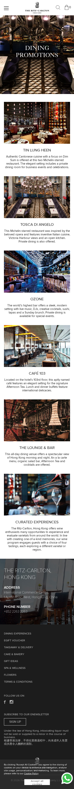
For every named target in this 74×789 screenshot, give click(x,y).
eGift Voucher (14, 640)
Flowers (10, 675)
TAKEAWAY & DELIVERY (18, 647)
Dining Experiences (17, 633)
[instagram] (12, 702)
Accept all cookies (37, 782)
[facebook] (4, 702)
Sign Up (15, 721)
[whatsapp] (67, 778)
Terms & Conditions (18, 681)
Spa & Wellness (14, 668)
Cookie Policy (31, 773)
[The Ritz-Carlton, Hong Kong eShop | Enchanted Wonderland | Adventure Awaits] (37, 3)
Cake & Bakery (14, 654)
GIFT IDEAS (11, 661)
